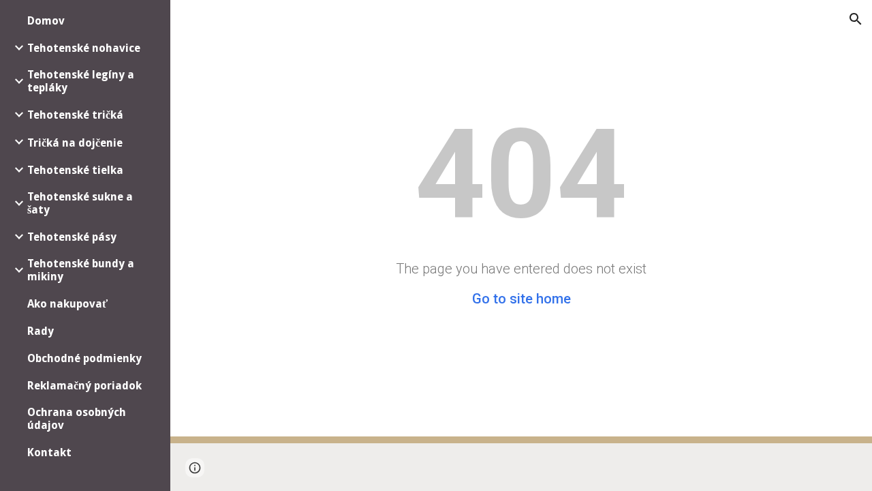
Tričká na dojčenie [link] (75, 142)
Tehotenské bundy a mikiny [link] (80, 270)
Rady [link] (40, 331)
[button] (855, 19)
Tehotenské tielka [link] (75, 170)
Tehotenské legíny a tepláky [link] (80, 81)
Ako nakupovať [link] (67, 303)
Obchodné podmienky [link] (84, 358)
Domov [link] (46, 20)
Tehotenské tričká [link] (75, 114)
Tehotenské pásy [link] (71, 236)
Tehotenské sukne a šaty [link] (80, 203)
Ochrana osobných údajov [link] (76, 419)
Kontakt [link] (49, 452)
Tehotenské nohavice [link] (83, 48)
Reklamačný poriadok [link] (84, 385)
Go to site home (521, 299)
